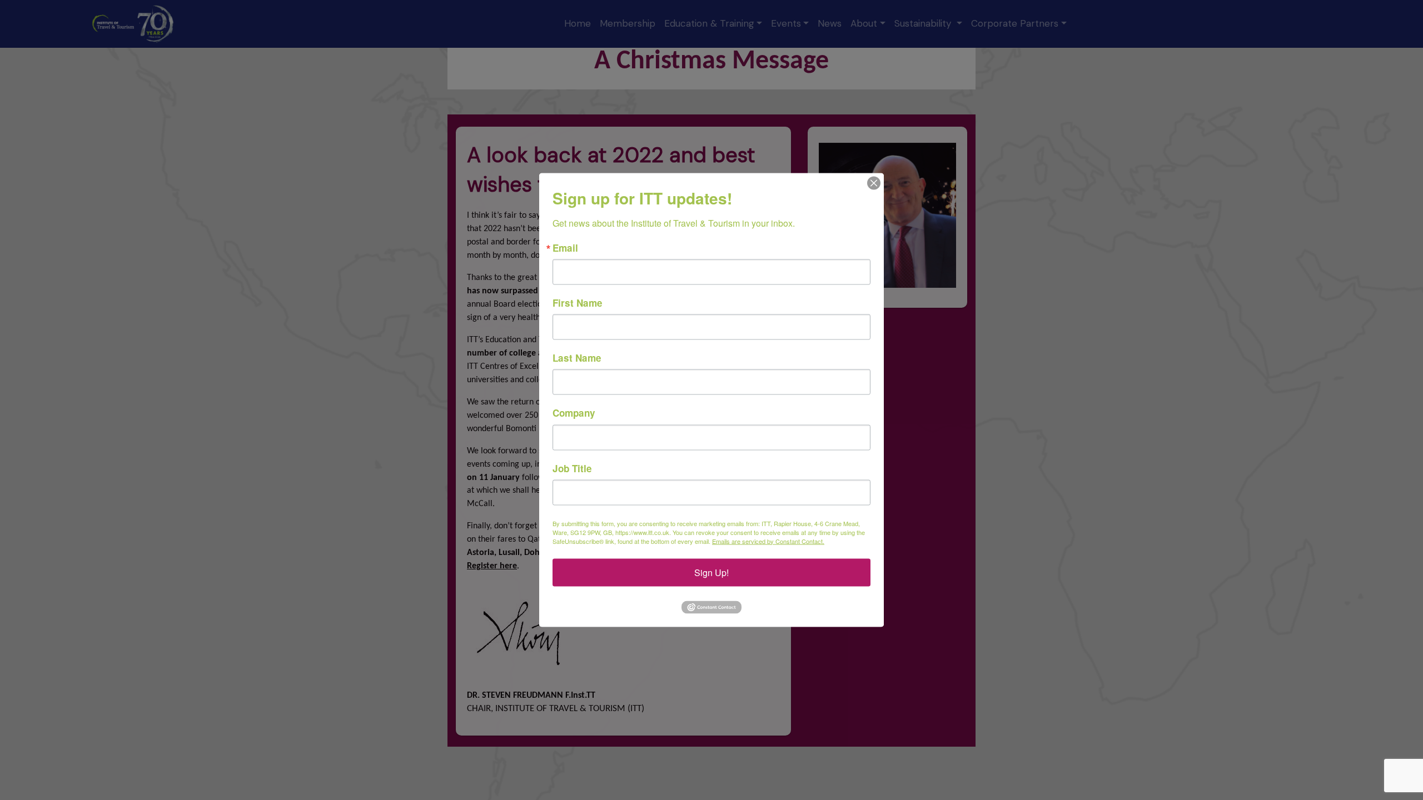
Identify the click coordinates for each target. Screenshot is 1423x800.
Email (565, 248)
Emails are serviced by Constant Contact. (768, 540)
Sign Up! (711, 572)
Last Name (577, 358)
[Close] (873, 183)
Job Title (572, 468)
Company (574, 413)
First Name (578, 303)
